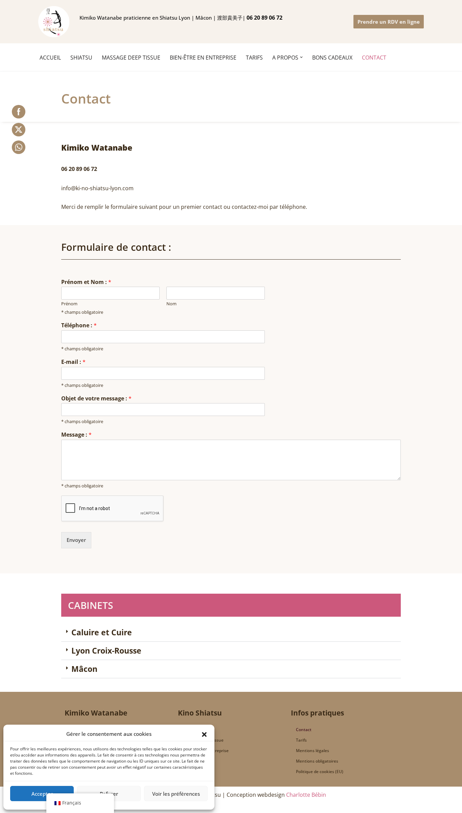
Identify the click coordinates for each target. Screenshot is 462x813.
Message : (76, 434)
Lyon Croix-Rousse (106, 650)
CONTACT (374, 57)
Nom (171, 304)
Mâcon (84, 668)
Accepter (42, 793)
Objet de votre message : (96, 398)
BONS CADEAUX (332, 57)
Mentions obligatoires (317, 761)
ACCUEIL (50, 57)
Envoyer (76, 539)
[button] (204, 733)
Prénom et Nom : (86, 282)
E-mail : (73, 362)
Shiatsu (190, 729)
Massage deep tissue (203, 740)
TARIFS (254, 57)
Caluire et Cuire (101, 632)
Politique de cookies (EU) (319, 771)
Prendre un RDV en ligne (388, 21)
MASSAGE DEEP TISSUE (131, 57)
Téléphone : (79, 325)
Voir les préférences (176, 793)
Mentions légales (312, 750)
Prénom (69, 304)
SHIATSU (81, 57)
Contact (303, 729)
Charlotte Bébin (306, 794)
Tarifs (301, 740)
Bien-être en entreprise (203, 57)
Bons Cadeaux (197, 761)
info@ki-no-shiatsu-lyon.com (97, 188)
